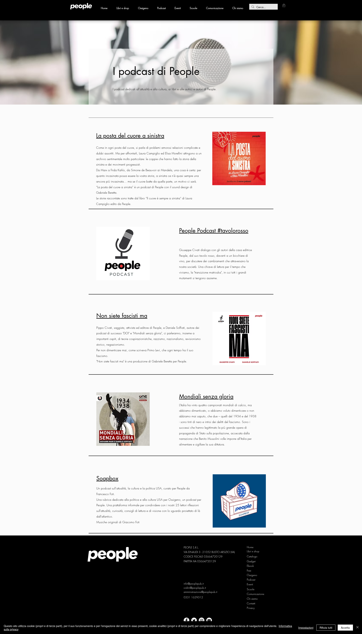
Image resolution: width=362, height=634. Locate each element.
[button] (283, 5)
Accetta (345, 627)
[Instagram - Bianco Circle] (201, 620)
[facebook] (186, 620)
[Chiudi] (357, 627)
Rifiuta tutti (326, 627)
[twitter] (194, 620)
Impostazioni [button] (305, 627)
